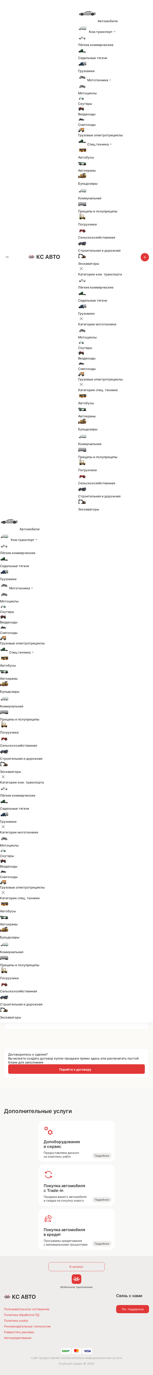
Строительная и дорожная (99, 250)
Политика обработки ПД (21, 1315)
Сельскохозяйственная (96, 237)
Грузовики (86, 71)
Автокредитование (17, 1338)
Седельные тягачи (92, 58)
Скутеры (85, 104)
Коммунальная (89, 198)
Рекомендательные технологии (27, 1326)
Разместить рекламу (19, 1332)
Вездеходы (86, 114)
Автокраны (87, 170)
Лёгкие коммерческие (95, 45)
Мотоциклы (87, 93)
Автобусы (86, 157)
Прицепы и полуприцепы (97, 211)
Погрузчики (87, 224)
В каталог (76, 1267)
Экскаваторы (88, 264)
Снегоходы (87, 125)
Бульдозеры (87, 183)
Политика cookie (16, 1320)
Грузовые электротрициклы (100, 135)
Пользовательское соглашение (26, 1309)
